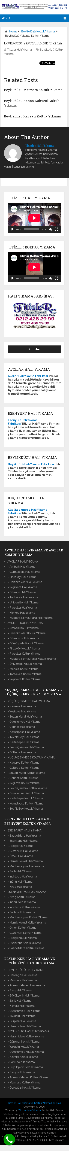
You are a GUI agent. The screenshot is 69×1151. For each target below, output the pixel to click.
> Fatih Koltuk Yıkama (21, 912)
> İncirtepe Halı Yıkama (22, 876)
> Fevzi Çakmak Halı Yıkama (25, 747)
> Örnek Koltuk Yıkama (21, 927)
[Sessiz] (50, 229)
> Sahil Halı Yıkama (19, 1000)
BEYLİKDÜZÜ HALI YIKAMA (25, 970)
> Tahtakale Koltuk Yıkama (24, 674)
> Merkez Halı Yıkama (21, 612)
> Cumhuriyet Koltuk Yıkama (25, 793)
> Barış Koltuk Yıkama (21, 1072)
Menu (5, 18)
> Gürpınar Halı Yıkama (21, 1021)
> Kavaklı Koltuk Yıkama (22, 1057)
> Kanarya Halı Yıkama (21, 706)
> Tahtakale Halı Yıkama (22, 597)
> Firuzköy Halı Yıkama (21, 577)
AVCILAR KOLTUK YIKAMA (25, 623)
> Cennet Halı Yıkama (21, 726)
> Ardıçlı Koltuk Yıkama (22, 938)
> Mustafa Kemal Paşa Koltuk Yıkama (31, 658)
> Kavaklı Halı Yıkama (21, 1005)
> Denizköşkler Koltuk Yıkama (26, 633)
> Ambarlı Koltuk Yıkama (23, 628)
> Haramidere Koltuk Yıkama (25, 1036)
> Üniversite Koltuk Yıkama (24, 664)
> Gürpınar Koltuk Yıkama (23, 1041)
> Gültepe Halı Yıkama (21, 752)
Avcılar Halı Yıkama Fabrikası (28, 376)
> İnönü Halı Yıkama (19, 881)
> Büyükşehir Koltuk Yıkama (25, 1067)
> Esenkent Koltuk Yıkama (24, 943)
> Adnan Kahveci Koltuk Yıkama (27, 1077)
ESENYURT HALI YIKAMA (24, 830)
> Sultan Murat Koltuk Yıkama (26, 773)
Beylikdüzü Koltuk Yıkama (38, 31)
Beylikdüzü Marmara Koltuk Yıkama (33, 90)
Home (13, 31)
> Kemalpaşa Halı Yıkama (23, 732)
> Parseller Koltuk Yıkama (23, 653)
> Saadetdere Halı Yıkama (24, 835)
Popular (34, 349)
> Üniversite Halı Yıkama (22, 602)
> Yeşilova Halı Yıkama (21, 711)
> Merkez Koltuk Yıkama (22, 669)
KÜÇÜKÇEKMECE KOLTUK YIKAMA (31, 757)
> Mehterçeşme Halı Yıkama (25, 866)
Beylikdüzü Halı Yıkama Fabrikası (31, 464)
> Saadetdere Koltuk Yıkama (25, 948)
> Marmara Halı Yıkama (22, 980)
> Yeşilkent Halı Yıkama (22, 587)
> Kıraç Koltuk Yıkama (21, 897)
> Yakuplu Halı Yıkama (21, 1016)
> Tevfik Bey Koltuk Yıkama (25, 808)
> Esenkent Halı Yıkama (22, 840)
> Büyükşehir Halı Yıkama (23, 995)
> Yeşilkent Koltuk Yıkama (23, 679)
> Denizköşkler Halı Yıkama (24, 582)
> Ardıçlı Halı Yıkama (20, 846)
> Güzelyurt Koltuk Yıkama (24, 932)
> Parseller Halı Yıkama (22, 607)
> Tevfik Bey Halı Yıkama (23, 737)
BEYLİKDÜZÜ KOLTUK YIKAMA (28, 1031)
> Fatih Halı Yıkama (19, 871)
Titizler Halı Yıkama (19, 49)
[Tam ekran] (56, 229)
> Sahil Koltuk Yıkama (21, 1062)
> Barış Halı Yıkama (19, 990)
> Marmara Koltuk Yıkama (23, 1082)
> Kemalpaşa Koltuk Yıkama (25, 803)
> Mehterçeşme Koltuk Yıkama (27, 917)
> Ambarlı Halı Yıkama (21, 566)
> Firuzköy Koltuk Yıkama (23, 648)
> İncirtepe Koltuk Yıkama (23, 907)
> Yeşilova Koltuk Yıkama (23, 783)
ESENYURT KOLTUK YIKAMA (26, 892)
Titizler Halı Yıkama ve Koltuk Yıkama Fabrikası (34, 1103)
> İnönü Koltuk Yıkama (21, 902)
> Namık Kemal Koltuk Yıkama (26, 922)
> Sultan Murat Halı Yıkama (24, 716)
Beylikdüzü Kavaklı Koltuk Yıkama (32, 116)
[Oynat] (12, 229)
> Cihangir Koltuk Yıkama (23, 638)
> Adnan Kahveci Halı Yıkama (26, 985)
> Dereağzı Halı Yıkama (22, 975)
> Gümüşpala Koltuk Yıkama (25, 643)
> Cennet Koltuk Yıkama (22, 778)
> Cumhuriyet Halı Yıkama (23, 721)
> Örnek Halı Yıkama (20, 856)
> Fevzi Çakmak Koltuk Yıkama (27, 788)
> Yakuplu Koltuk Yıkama (23, 1046)
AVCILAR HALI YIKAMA (22, 561)
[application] (34, 218)
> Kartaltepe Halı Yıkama (23, 742)
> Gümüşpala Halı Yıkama (23, 571)
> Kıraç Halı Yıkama (19, 886)
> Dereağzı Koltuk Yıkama (24, 1087)
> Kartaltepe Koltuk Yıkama (25, 798)
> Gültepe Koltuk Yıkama (23, 767)
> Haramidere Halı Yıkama (24, 1026)
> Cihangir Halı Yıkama (21, 592)
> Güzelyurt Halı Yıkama (22, 851)
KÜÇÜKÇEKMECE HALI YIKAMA (28, 701)
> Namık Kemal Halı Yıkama (25, 861)
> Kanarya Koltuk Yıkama (23, 762)
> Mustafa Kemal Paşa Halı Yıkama (30, 617)
